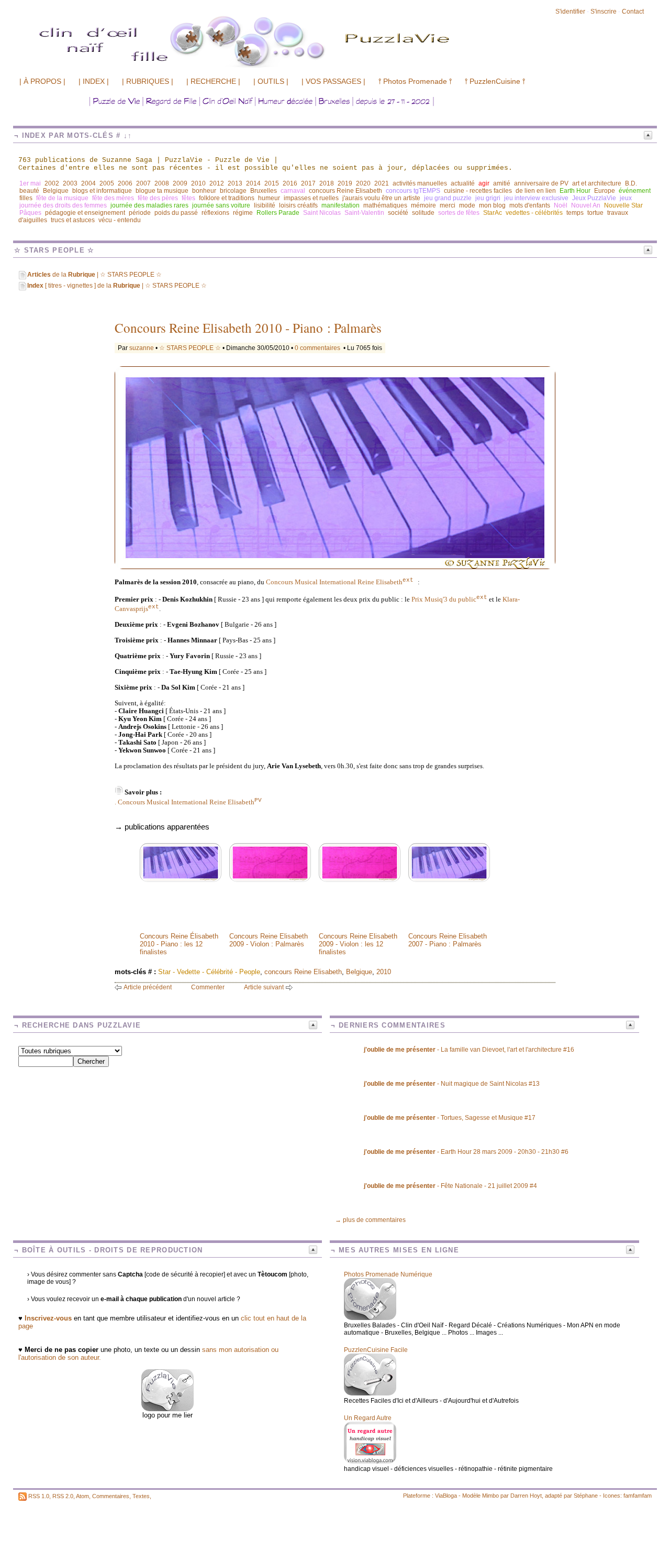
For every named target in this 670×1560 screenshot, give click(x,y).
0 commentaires (318, 348)
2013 (235, 183)
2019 (345, 183)
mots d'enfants (529, 205)
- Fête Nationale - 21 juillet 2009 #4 (450, 1186)
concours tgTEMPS (413, 190)
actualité (463, 183)
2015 (271, 183)
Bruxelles (263, 190)
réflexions (215, 212)
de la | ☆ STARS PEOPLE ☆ (94, 274)
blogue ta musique (162, 190)
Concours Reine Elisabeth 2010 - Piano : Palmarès (248, 327)
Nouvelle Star (623, 205)
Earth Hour (575, 190)
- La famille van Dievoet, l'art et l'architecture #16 (469, 1049)
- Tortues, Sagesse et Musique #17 (449, 1117)
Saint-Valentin (364, 212)
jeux (626, 198)
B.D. (631, 183)
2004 (88, 183)
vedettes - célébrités (534, 212)
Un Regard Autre (368, 1418)
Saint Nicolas (322, 212)
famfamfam (637, 1495)
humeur (269, 198)
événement (635, 190)
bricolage (233, 190)
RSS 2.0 (62, 1496)
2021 (381, 183)
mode (467, 205)
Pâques (30, 212)
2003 (70, 183)
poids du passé (176, 212)
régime (243, 212)
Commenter (208, 987)
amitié (501, 183)
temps (575, 212)
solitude (423, 212)
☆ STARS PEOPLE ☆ (190, 348)
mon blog (492, 205)
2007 (143, 183)
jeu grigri (487, 198)
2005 (106, 183)
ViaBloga (446, 1495)
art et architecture (596, 183)
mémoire (423, 205)
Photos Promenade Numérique (388, 1274)
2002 (51, 183)
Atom (82, 1496)
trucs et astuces (73, 220)
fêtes (188, 198)
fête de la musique (62, 198)
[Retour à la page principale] (301, 66)
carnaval (293, 190)
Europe (604, 190)
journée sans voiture (221, 205)
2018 (326, 183)
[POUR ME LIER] (167, 1409)
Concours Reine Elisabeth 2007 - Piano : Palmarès (447, 940)
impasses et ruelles (311, 198)
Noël (560, 205)
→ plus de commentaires (370, 1220)
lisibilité (264, 205)
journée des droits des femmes (63, 205)
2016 (290, 183)
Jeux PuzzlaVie (594, 198)
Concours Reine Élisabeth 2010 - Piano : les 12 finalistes (179, 944)
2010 (198, 183)
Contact (633, 11)
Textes (141, 1496)
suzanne (141, 348)
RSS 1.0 (38, 1496)
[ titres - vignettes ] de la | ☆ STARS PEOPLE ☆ (117, 285)
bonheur (204, 190)
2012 (216, 183)
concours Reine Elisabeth (345, 190)
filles (25, 198)
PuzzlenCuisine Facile (376, 1350)
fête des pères (158, 198)
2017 (308, 183)
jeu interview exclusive (536, 198)
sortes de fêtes (458, 212)
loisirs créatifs (298, 205)
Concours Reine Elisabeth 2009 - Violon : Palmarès (268, 940)
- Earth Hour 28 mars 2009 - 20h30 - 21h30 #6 (466, 1151)
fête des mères (113, 198)
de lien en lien (536, 190)
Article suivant (264, 987)
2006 (125, 183)
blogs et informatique (102, 190)
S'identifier (570, 11)
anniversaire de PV (541, 183)
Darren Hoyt (526, 1495)
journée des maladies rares (149, 205)
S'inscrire (603, 11)
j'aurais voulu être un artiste (381, 198)
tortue (595, 212)
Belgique (56, 190)
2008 (161, 183)
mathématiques (385, 205)
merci (447, 205)
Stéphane (586, 1495)
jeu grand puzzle (448, 198)
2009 (180, 183)
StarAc (492, 212)
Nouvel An (585, 205)
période (140, 212)
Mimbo (490, 1495)
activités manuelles (420, 183)
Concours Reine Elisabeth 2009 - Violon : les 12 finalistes (358, 944)
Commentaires (110, 1496)
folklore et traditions (226, 198)
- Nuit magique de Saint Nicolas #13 (452, 1083)
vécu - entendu (119, 220)
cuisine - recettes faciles (478, 190)
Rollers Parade (277, 212)
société (398, 212)
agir (483, 183)
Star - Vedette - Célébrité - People (209, 972)
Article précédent (148, 987)
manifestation (340, 205)
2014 (253, 183)
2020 (363, 183)
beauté (29, 190)
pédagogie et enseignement (85, 212)
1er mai (30, 183)
